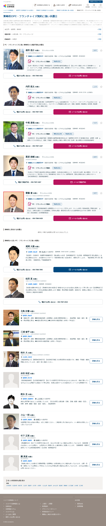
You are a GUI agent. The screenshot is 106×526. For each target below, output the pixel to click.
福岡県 (25, 315)
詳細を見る (96, 319)
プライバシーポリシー (49, 509)
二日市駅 (40, 399)
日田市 (30, 357)
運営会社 (80, 504)
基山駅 (44, 252)
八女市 (25, 485)
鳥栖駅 (38, 419)
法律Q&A (8, 506)
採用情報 (80, 506)
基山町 (35, 252)
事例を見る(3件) (58, 133)
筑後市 (30, 485)
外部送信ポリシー (48, 511)
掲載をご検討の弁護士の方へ (51, 514)
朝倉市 (30, 315)
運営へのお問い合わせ (13, 517)
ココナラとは (10, 511)
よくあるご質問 (11, 514)
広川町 (81, 485)
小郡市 (39, 485)
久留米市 (14, 485)
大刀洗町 (70, 485)
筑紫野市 (30, 399)
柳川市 (20, 485)
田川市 (30, 378)
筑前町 (61, 485)
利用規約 (45, 506)
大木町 (76, 485)
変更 (99, 29)
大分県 (25, 357)
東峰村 (30, 56)
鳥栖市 (35, 284)
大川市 (34, 485)
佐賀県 (30, 252)
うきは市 (44, 485)
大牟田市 (8, 485)
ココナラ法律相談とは (13, 504)
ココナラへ (8, 1)
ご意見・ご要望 (47, 504)
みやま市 (55, 485)
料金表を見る (57, 61)
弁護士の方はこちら (95, 1)
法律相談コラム (11, 509)
